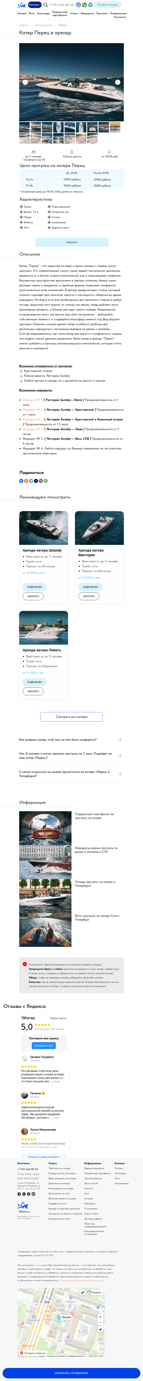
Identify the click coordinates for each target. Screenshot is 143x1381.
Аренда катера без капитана (64, 1208)
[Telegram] (31, 481)
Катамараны (122, 1183)
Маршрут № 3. (33, 419)
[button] (108, 4)
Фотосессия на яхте (59, 1193)
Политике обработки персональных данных (81, 1280)
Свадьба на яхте (57, 1203)
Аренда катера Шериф (42, 550)
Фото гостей (91, 1183)
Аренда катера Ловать (42, 650)
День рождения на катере (62, 1178)
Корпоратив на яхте (59, 1218)
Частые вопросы (93, 1178)
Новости (88, 1188)
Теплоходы (43, 13)
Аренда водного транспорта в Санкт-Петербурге (28, 1217)
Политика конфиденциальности (95, 1225)
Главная (24, 25)
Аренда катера (43, 25)
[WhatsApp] (46, 481)
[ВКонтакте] (21, 481)
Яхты (32, 13)
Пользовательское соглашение (94, 1232)
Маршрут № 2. (33, 409)
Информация (118, 13)
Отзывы (88, 1198)
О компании (90, 1208)
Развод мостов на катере (62, 1173)
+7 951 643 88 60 (61, 5)
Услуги (74, 13)
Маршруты (87, 13)
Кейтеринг (90, 1203)
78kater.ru (24, 1211)
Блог (86, 1193)
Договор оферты (93, 1218)
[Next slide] (117, 82)
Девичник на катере (59, 1183)
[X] (36, 481)
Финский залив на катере (62, 1198)
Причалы (101, 13)
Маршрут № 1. (33, 400)
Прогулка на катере (59, 1168)
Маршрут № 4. (33, 429)
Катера (22, 13)
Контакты (120, 17)
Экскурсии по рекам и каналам (65, 1213)
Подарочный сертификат (60, 13)
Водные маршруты (94, 1168)
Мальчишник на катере (60, 1188)
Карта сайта (91, 1213)
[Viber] (41, 481)
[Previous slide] (25, 82)
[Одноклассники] (26, 481)
